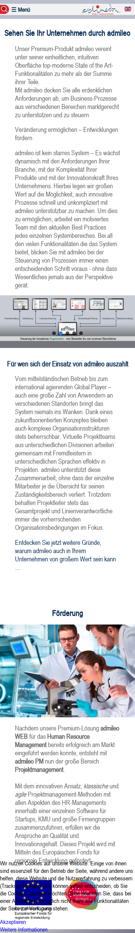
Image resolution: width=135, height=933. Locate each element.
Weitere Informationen (24, 929)
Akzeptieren (13, 921)
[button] (54, 333)
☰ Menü (20, 9)
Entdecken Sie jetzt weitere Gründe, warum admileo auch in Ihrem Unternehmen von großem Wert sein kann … (65, 554)
